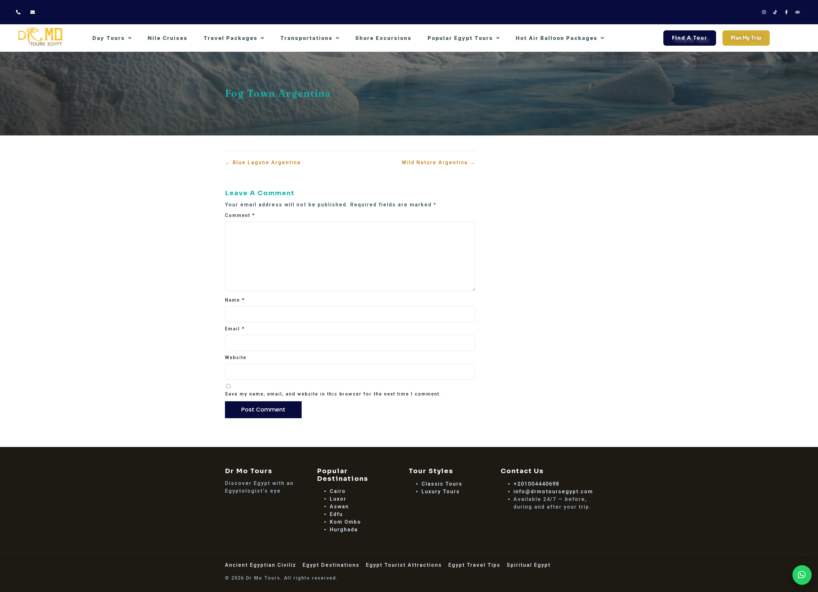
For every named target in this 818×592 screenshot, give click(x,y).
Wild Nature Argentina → (438, 162)
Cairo (338, 491)
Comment (240, 215)
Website (235, 357)
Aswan (339, 507)
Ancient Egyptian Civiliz (260, 565)
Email (235, 329)
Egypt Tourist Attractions (404, 565)
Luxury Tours (440, 491)
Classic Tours (441, 484)
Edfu (336, 514)
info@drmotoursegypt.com (553, 491)
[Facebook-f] (786, 12)
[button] (802, 574)
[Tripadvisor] (797, 12)
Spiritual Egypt (529, 565)
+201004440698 (536, 484)
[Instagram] (764, 12)
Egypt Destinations (331, 565)
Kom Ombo (345, 522)
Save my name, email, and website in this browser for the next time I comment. (333, 394)
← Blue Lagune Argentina (263, 162)
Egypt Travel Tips (474, 565)
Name (235, 300)
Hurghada (344, 530)
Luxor (338, 499)
